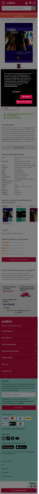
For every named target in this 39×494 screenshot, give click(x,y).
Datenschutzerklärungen (11, 86)
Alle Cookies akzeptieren (24, 101)
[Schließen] (33, 72)
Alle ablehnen (26, 96)
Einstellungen (16, 91)
